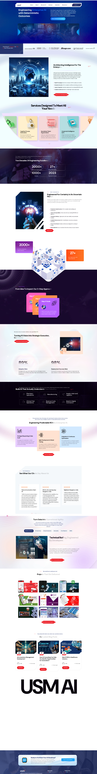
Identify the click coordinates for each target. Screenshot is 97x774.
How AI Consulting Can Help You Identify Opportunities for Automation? (48, 658)
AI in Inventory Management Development (25, 658)
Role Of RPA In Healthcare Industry (69, 658)
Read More (20, 667)
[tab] (29, 530)
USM (21, 663)
